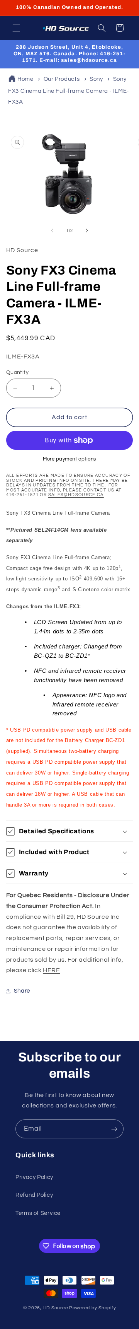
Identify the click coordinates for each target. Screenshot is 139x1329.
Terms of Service (38, 1213)
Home (25, 79)
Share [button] (22, 991)
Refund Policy (34, 1195)
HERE (51, 970)
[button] (16, 28)
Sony (96, 79)
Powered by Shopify (92, 1308)
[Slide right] (86, 230)
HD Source (55, 1308)
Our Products (62, 79)
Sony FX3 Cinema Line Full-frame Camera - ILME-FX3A (68, 90)
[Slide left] (52, 230)
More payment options (69, 459)
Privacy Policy (34, 1177)
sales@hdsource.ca (76, 495)
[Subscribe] (114, 1128)
